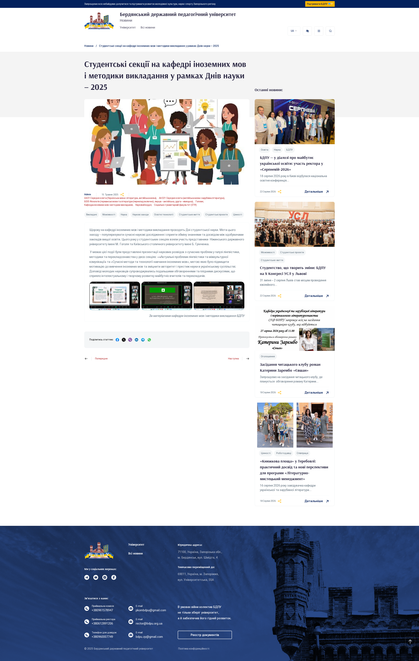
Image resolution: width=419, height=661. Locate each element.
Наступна (233, 358)
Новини (88, 45)
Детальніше (314, 191)
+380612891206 (102, 623)
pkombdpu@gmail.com (151, 610)
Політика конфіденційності (193, 648)
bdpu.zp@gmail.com (149, 637)
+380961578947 (102, 610)
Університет (128, 27)
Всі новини (148, 27)
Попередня (101, 358)
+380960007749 (102, 637)
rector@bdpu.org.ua (149, 623)
